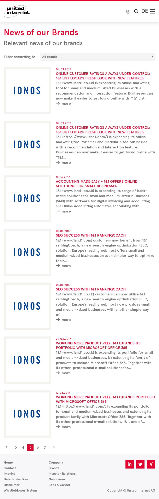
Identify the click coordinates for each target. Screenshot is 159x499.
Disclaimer (12, 485)
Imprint (9, 474)
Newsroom (57, 479)
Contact (10, 468)
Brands (54, 468)
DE (144, 11)
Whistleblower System (20, 490)
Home (8, 462)
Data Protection (16, 479)
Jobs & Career (59, 485)
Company (56, 462)
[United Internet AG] (17, 11)
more (66, 103)
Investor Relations (62, 474)
